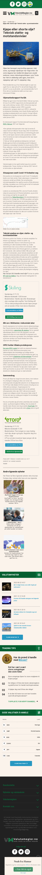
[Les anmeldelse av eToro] (13, 420)
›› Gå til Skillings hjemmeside (14, 317)
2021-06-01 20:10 (19, 610)
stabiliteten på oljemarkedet (22, 356)
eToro (28, 408)
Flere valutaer (20, 763)
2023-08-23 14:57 (19, 582)
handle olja (11, 22)
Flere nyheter (11, 637)
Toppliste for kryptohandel (22, 701)
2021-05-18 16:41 (19, 623)
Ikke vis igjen (23, 872)
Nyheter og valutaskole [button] (13, 792)
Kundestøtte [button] (8, 785)
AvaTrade (31, 406)
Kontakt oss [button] (8, 806)
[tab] (21, 785)
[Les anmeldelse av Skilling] (13, 287)
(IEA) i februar (7, 124)
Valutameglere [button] (10, 799)
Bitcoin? (23, 660)
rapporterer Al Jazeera (21, 330)
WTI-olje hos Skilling (9, 276)
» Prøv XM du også (23, 869)
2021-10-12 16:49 (19, 596)
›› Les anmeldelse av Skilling (14, 310)
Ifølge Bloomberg (18, 197)
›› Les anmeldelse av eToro (14, 445)
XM (27, 865)
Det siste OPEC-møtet (10, 348)
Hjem (4, 22)
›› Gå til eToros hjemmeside (14, 451)
